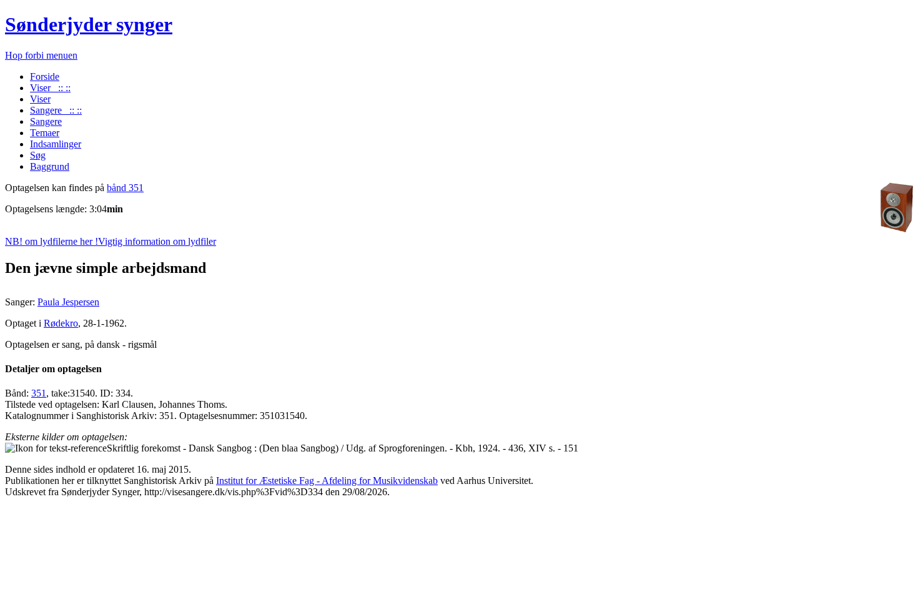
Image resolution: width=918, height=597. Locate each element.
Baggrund (49, 166)
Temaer (44, 132)
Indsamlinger (55, 144)
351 (38, 393)
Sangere (46, 121)
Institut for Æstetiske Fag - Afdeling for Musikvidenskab (327, 480)
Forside (44, 76)
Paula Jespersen (68, 302)
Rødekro (61, 323)
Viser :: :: (50, 87)
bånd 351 (125, 187)
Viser (40, 99)
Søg (38, 155)
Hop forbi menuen (41, 55)
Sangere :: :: (56, 110)
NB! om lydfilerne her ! (110, 241)
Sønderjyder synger (88, 24)
